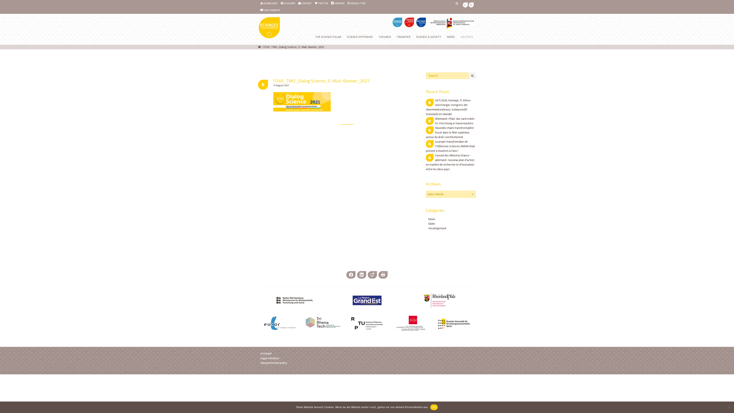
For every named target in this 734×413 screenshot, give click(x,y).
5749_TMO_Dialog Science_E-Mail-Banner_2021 (321, 80)
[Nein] (729, 407)
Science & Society (428, 37)
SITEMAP (266, 354)
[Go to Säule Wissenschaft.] (259, 47)
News (431, 219)
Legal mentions (269, 358)
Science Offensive (360, 37)
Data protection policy (273, 363)
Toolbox (385, 37)
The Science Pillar (328, 37)
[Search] (472, 75)
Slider (431, 224)
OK (434, 407)
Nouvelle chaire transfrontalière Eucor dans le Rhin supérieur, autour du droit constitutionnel (450, 132)
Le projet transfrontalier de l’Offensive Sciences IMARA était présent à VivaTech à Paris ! (450, 146)
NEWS (451, 37)
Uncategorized (437, 228)
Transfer (403, 37)
